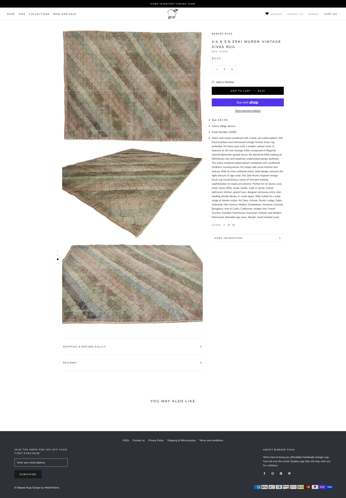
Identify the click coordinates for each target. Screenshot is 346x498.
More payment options (248, 111)
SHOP (11, 14)
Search (313, 14)
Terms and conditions (211, 440)
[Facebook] (224, 225)
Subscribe (28, 474)
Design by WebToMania (45, 487)
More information (229, 238)
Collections (39, 14)
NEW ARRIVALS (64, 14)
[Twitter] (229, 225)
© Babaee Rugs (23, 487)
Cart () (330, 14)
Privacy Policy (156, 440)
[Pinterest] (233, 225)
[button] (223, 82)
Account (276, 14)
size (22, 14)
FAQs (126, 440)
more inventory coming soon (172, 4)
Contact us (295, 14)
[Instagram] (272, 473)
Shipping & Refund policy (84, 346)
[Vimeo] (289, 473)
